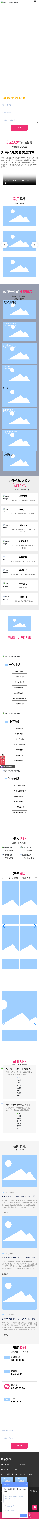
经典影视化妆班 (10, 323)
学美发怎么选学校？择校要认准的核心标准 (18, 1257)
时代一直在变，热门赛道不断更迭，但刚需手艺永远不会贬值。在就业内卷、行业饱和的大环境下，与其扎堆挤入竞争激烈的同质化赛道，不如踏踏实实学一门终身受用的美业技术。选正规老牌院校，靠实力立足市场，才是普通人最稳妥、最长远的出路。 (19, 1327)
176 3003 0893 (18, 1360)
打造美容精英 (7, 368)
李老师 (29, 1517)
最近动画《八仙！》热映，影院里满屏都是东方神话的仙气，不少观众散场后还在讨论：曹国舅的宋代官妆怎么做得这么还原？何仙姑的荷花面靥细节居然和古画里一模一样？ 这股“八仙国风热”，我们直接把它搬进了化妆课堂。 (19, 1205)
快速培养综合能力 (10, 325)
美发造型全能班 (9, 410)
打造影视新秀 (7, 433)
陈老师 (19, 1045)
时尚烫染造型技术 (9, 411)
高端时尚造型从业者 (10, 347)
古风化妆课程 (8, 345)
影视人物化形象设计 (11, 431)
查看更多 (5, 1213)
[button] (17, 88)
